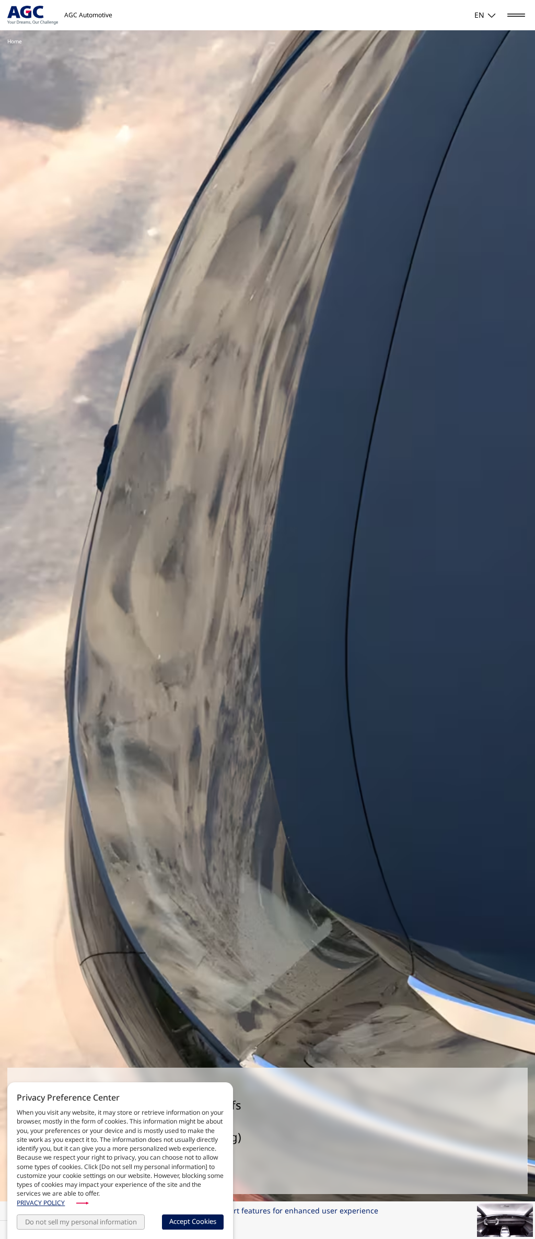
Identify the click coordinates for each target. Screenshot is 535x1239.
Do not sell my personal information (81, 1221)
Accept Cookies (192, 1221)
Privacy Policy (41, 1203)
